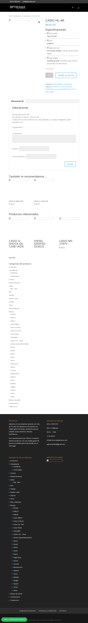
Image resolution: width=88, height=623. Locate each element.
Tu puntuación (17, 127)
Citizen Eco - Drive (16, 341)
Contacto (62, 611)
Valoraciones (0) (17, 101)
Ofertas (11, 302)
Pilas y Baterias (14, 308)
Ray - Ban (13, 289)
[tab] (17, 101)
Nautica (13, 377)
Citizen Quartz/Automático (19, 344)
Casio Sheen (14, 334)
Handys (11, 295)
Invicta (12, 367)
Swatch (12, 390)
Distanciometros (14, 283)
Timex (12, 393)
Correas (11, 279)
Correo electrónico (19, 156)
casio (47, 92)
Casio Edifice (14, 324)
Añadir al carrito (66, 75)
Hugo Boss (14, 364)
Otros (11, 305)
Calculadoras (17, 16)
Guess (12, 360)
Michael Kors (14, 374)
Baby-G (13, 318)
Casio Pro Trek (15, 331)
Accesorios (12, 267)
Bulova (12, 321)
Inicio (10, 16)
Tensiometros (14, 403)
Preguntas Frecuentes (27, 611)
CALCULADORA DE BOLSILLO (65, 89)
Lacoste (13, 370)
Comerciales (27, 16)
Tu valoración (17, 133)
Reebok (13, 383)
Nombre (15, 149)
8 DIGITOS (56, 87)
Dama (12, 347)
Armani (12, 314)
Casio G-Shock (15, 327)
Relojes (11, 312)
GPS (10, 292)
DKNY (12, 354)
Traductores (13, 407)
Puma (12, 380)
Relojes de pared (14, 400)
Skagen (12, 387)
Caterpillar (13, 337)
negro (52, 92)
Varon (12, 397)
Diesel (12, 351)
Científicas (13, 273)
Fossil (12, 357)
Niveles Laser (13, 298)
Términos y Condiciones (47, 611)
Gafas (11, 286)
